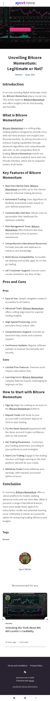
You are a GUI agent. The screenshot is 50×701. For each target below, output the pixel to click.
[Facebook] (14, 698)
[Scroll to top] (36, 698)
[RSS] (25, 672)
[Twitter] (25, 698)
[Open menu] (3, 3)
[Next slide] (47, 619)
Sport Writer (25, 569)
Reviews (18, 75)
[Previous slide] (3, 619)
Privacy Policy (36, 665)
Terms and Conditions (17, 665)
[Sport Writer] (25, 558)
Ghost (31, 680)
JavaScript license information (25, 686)
